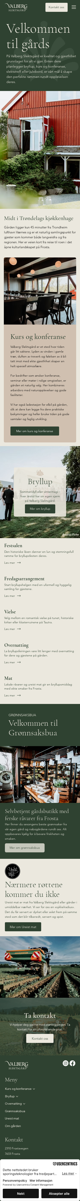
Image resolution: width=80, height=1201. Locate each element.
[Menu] (74, 7)
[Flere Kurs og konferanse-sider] (34, 1089)
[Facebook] (72, 1063)
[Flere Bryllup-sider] (17, 1096)
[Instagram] (65, 1063)
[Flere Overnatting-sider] (24, 1104)
